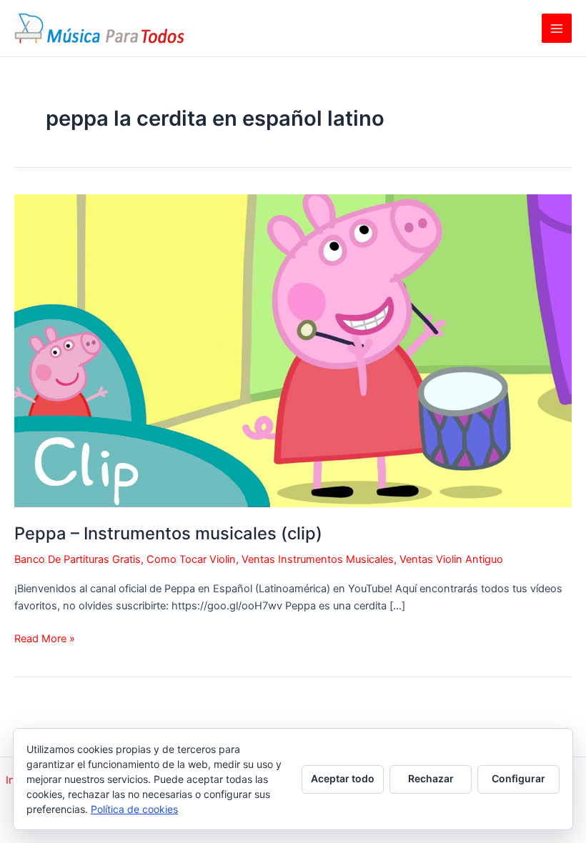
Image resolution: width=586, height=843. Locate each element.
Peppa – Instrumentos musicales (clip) (168, 533)
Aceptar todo (342, 778)
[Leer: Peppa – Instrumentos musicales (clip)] (293, 350)
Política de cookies (134, 809)
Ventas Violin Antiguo (451, 559)
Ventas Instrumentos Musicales (318, 559)
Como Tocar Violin (191, 559)
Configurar (518, 778)
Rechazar (431, 778)
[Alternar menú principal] (557, 29)
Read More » (44, 639)
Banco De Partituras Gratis (77, 559)
